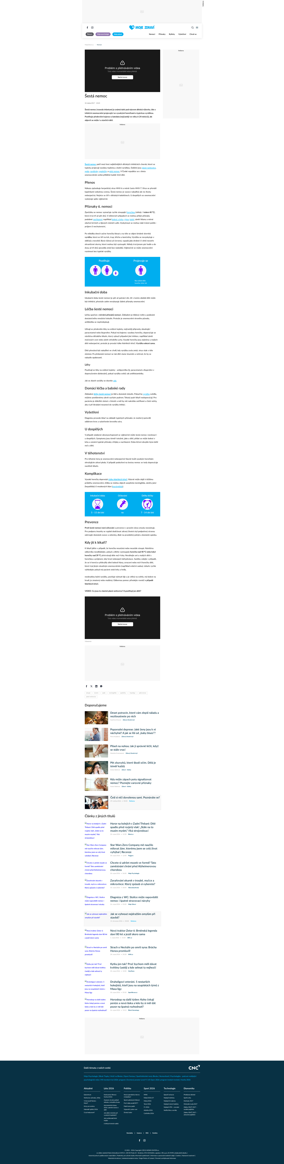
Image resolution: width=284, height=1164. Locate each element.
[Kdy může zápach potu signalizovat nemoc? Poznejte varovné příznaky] (96, 784)
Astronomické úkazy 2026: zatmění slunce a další (111, 1108)
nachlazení (97, 220)
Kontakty (130, 1133)
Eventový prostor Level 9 (136, 1080)
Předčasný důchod (189, 1095)
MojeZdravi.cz (89, 45)
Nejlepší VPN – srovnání (171, 1107)
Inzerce (139, 1133)
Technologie (170, 1088)
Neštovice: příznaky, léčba (92, 1098)
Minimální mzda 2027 (190, 1104)
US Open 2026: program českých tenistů (164, 1080)
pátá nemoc (114, 172)
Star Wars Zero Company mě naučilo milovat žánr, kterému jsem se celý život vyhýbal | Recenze (133, 849)
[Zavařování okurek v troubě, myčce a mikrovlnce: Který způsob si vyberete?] (96, 885)
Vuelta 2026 (185, 1080)
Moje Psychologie (91, 1076)
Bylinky (172, 34)
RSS (147, 1133)
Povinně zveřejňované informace (165, 1158)
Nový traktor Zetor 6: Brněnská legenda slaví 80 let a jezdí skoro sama (133, 932)
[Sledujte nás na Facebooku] (87, 27)
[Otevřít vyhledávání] (192, 27)
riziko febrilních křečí (117, 480)
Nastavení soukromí (188, 1155)
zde (114, 381)
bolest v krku (117, 220)
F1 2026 (146, 1107)
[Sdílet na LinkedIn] (96, 686)
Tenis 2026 (147, 1104)
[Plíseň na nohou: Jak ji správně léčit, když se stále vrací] (96, 751)
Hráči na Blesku (116, 1076)
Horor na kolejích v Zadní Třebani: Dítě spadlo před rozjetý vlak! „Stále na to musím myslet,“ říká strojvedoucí (133, 827)
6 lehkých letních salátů (111, 1123)
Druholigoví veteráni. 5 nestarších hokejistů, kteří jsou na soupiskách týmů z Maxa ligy (134, 985)
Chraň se (193, 34)
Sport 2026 (149, 1088)
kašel (132, 220)
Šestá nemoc (90, 164)
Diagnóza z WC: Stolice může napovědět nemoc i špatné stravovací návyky (134, 899)
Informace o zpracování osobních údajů (162, 1155)
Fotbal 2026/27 (149, 1098)
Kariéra (154, 1133)
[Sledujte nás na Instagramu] (92, 27)
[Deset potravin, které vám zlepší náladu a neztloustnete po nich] (96, 717)
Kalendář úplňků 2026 (91, 1109)
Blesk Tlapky (104, 1076)
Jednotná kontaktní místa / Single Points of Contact (138, 1158)
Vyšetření (182, 34)
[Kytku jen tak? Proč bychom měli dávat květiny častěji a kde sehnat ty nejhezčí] (96, 969)
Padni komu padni (129, 1106)
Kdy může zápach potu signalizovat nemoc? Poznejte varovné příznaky (130, 781)
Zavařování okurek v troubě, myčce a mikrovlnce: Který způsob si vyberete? (132, 882)
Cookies (178, 1155)
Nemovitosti (164, 1076)
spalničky (103, 172)
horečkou (131, 212)
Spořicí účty (187, 1098)
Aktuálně (88, 1088)
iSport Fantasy (129, 1076)
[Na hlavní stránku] (142, 27)
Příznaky (162, 34)
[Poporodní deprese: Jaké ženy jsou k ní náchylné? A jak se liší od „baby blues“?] (96, 734)
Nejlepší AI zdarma (170, 1101)
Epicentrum (87, 1095)
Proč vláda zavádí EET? (131, 1103)
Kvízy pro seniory (89, 1106)
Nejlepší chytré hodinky (171, 1104)
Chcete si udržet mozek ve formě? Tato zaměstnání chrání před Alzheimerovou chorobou (133, 866)
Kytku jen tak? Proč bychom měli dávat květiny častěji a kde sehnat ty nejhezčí (133, 966)
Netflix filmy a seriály (170, 1110)
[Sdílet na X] (91, 686)
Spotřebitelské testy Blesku (147, 1076)
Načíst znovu (122, 77)
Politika (127, 1088)
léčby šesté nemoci (102, 394)
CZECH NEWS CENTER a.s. (150, 1150)
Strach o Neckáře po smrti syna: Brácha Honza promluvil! (133, 949)
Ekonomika (189, 1088)
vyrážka (146, 394)
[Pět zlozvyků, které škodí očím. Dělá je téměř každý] (96, 767)
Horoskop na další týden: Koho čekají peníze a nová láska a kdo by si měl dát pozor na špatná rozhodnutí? (133, 1003)
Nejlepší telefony (169, 1098)
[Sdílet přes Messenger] (101, 686)
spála (87, 172)
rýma (126, 220)
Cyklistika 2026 (149, 1113)
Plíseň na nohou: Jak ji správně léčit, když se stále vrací (134, 748)
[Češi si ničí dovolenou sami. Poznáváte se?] (96, 802)
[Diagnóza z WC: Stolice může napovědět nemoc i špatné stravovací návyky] (96, 902)
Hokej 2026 (147, 1101)
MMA (145, 1095)
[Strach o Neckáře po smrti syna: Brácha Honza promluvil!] (96, 952)
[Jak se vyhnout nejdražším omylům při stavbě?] (96, 918)
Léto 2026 (109, 1088)
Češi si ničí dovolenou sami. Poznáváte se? (135, 797)
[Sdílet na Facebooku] (86, 686)
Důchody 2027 (188, 1101)
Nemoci (152, 34)
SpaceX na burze (169, 1095)
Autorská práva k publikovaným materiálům (102, 1155)
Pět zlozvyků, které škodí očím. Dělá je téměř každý (133, 765)
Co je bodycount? (89, 1112)
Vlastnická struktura (114, 1158)
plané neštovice (149, 168)
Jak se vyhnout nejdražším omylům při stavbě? (132, 916)
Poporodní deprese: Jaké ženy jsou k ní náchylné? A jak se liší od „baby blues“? (133, 731)
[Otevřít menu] (197, 27)
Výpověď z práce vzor (130, 1109)
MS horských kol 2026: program (113, 1080)
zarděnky (94, 172)
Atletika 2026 (148, 1110)
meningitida (117, 487)
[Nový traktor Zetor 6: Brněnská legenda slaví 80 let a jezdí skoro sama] (96, 935)
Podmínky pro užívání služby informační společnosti (133, 1155)
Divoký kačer (128, 1112)
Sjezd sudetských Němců (132, 1100)
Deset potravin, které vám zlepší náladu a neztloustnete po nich (134, 715)
